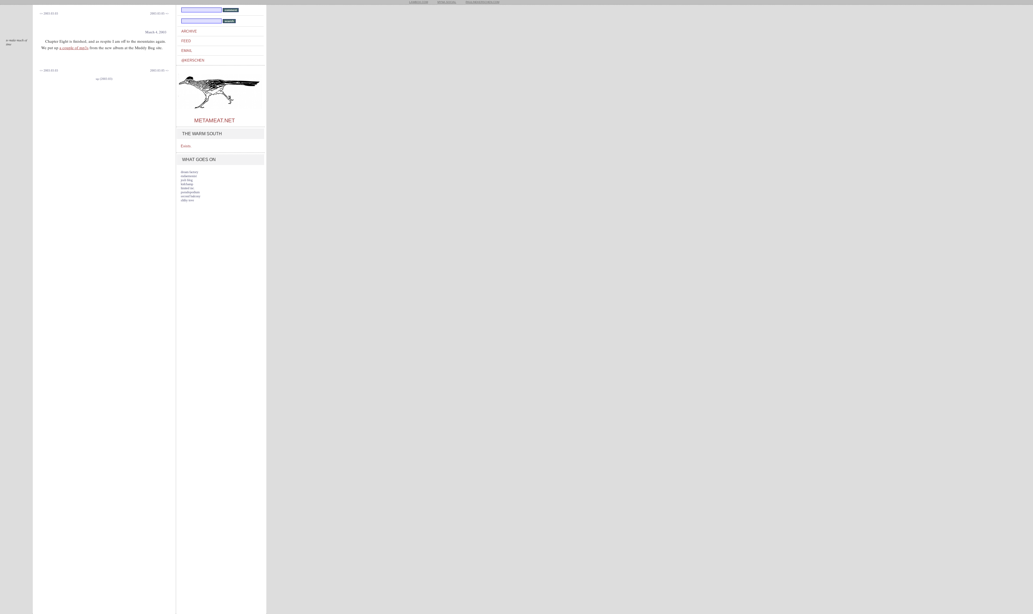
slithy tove (187, 200)
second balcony (190, 196)
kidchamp (187, 184)
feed (186, 41)
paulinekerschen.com (482, 2)
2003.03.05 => (159, 13)
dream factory (189, 172)
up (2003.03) (104, 78)
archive (189, 31)
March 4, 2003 (156, 32)
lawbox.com (418, 2)
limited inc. (188, 188)
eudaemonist (189, 176)
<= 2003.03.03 (49, 13)
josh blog (187, 180)
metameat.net (214, 120)
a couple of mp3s (74, 47)
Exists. (186, 146)
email (186, 50)
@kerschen (192, 60)
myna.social (446, 2)
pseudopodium (190, 192)
